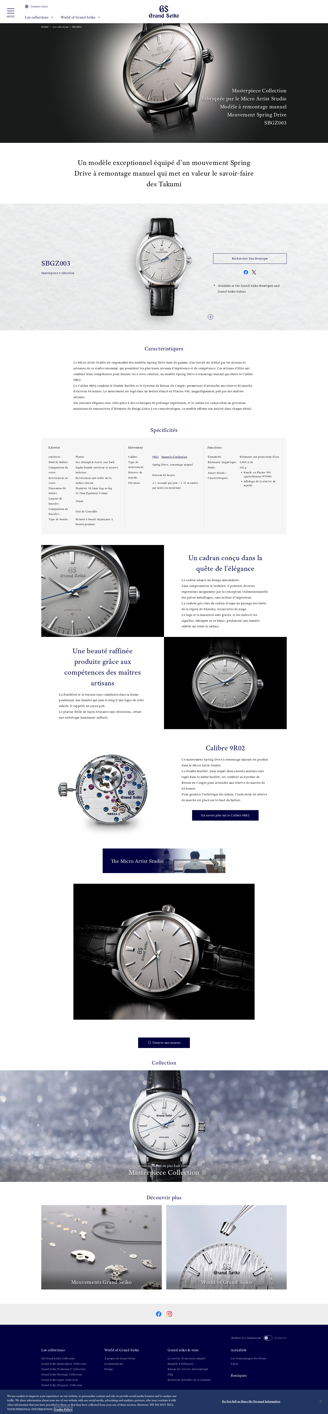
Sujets (234, 1363)
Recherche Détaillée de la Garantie (189, 1379)
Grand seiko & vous (183, 1350)
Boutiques (239, 1375)
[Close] (321, 1401)
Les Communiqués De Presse (249, 1358)
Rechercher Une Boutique (250, 258)
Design (108, 1369)
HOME (45, 26)
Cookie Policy (63, 1409)
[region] (164, 1402)
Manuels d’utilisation (174, 456)
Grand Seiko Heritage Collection (61, 1374)
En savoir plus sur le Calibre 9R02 (225, 815)
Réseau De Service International (188, 1369)
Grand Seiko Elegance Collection (61, 1385)
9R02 (155, 456)
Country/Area (39, 6)
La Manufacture (114, 1363)
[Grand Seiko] (164, 11)
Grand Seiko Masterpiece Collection (63, 1363)
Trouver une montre (166, 1043)
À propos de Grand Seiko (119, 1358)
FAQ (170, 1374)
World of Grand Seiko (78, 17)
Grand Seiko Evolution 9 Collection (63, 1369)
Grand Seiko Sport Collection (59, 1379)
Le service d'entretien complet (187, 1358)
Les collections (37, 17)
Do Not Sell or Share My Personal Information (251, 1401)
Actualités (239, 1350)
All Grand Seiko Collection (58, 1358)
